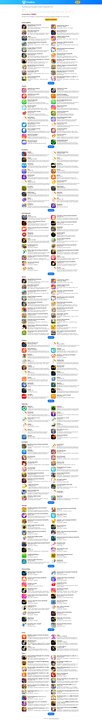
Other (69, 11)
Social (66, 11)
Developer (52, 11)
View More (51, 83)
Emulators (30, 11)
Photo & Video (62, 11)
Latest (23, 11)
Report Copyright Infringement (54, 718)
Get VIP (77, 2)
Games (40, 11)
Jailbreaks (48, 11)
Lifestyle (57, 11)
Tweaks (26, 11)
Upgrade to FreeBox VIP (51, 19)
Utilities (44, 11)
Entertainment (36, 11)
